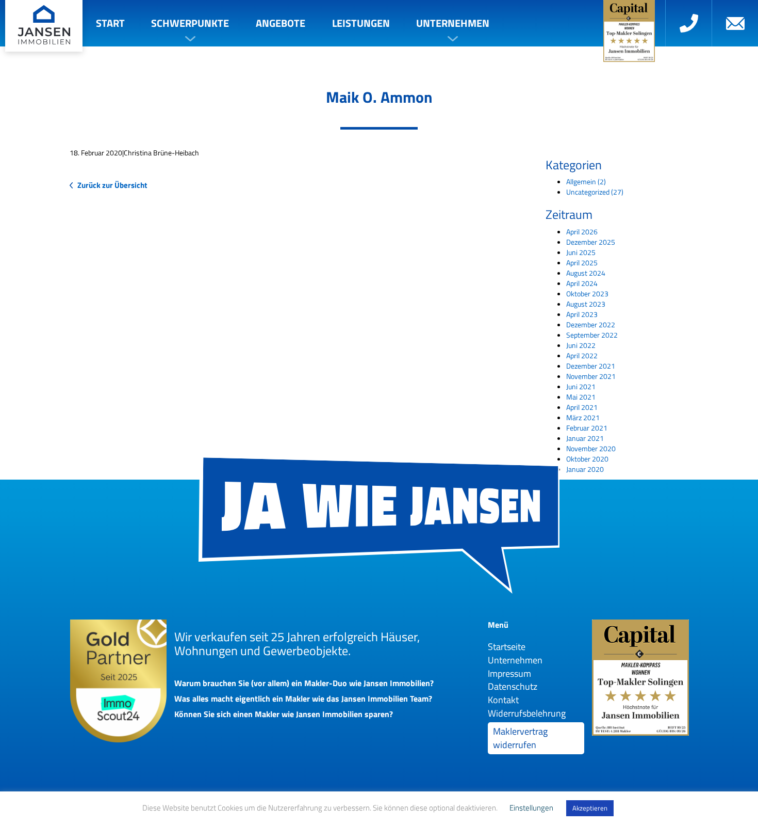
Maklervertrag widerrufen (520, 738)
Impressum (509, 673)
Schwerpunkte (190, 23)
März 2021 (583, 417)
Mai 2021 (581, 396)
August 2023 (585, 303)
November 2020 (591, 448)
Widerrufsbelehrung (527, 713)
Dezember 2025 (590, 241)
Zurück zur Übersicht (112, 185)
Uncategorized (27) (594, 191)
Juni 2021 (581, 386)
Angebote (280, 23)
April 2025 (582, 262)
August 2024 (585, 272)
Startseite (506, 647)
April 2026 (582, 231)
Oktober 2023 (587, 293)
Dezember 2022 (590, 324)
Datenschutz (512, 686)
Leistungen (361, 23)
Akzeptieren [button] (589, 808)
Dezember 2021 (590, 365)
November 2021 (591, 376)
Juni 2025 (581, 252)
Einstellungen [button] (531, 808)
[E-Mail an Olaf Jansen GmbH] (735, 23)
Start (110, 23)
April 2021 (582, 407)
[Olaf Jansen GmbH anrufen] (688, 23)
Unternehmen (452, 23)
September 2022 (592, 334)
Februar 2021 (586, 427)
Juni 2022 (581, 345)
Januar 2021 (585, 438)
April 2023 (582, 314)
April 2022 (582, 355)
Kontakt (503, 700)
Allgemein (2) (586, 181)
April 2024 (582, 283)
